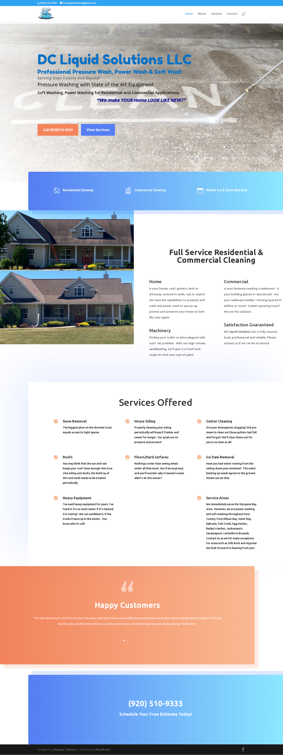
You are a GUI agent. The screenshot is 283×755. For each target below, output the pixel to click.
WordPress (102, 749)
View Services (98, 130)
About (202, 13)
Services (216, 13)
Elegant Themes (65, 749)
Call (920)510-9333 (58, 130)
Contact (232, 13)
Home (189, 13)
